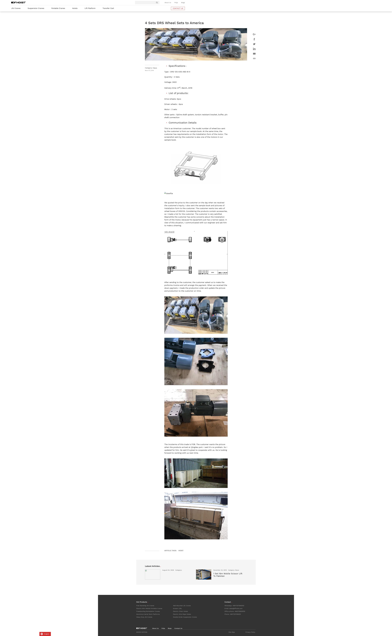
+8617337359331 (235, 614)
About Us (168, 2)
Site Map (232, 632)
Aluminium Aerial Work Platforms (148, 614)
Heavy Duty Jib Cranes (144, 617)
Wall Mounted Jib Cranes (182, 605)
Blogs (183, 2)
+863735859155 (239, 611)
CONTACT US (178, 8)
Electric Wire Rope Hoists (182, 614)
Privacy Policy (250, 632)
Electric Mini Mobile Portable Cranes (149, 608)
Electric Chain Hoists (180, 611)
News (155, 68)
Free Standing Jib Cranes (145, 605)
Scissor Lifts (177, 608)
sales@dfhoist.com (235, 608)
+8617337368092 (238, 605)
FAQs (176, 2)
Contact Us (178, 628)
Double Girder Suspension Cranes (185, 617)
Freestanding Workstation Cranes (148, 611)
